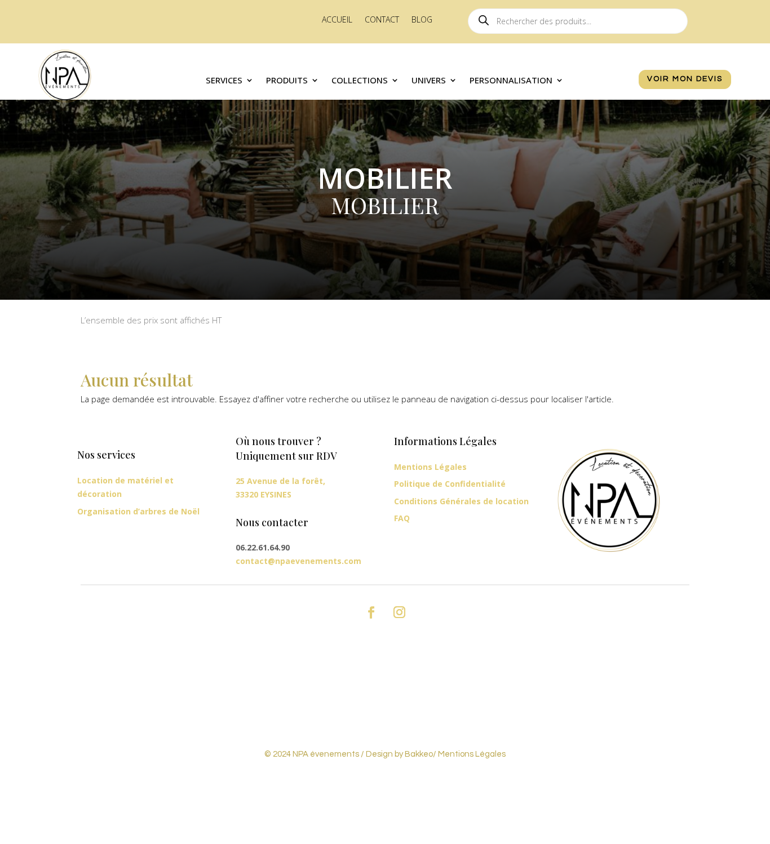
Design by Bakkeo (399, 754)
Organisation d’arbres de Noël (138, 511)
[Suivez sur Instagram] (399, 612)
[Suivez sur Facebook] (371, 612)
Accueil (337, 20)
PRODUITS (287, 81)
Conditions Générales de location (461, 501)
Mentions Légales (430, 466)
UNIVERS (428, 81)
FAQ (402, 518)
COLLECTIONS (359, 81)
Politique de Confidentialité (450, 483)
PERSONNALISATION (511, 81)
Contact (382, 20)
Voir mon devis (685, 79)
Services (224, 81)
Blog (421, 20)
